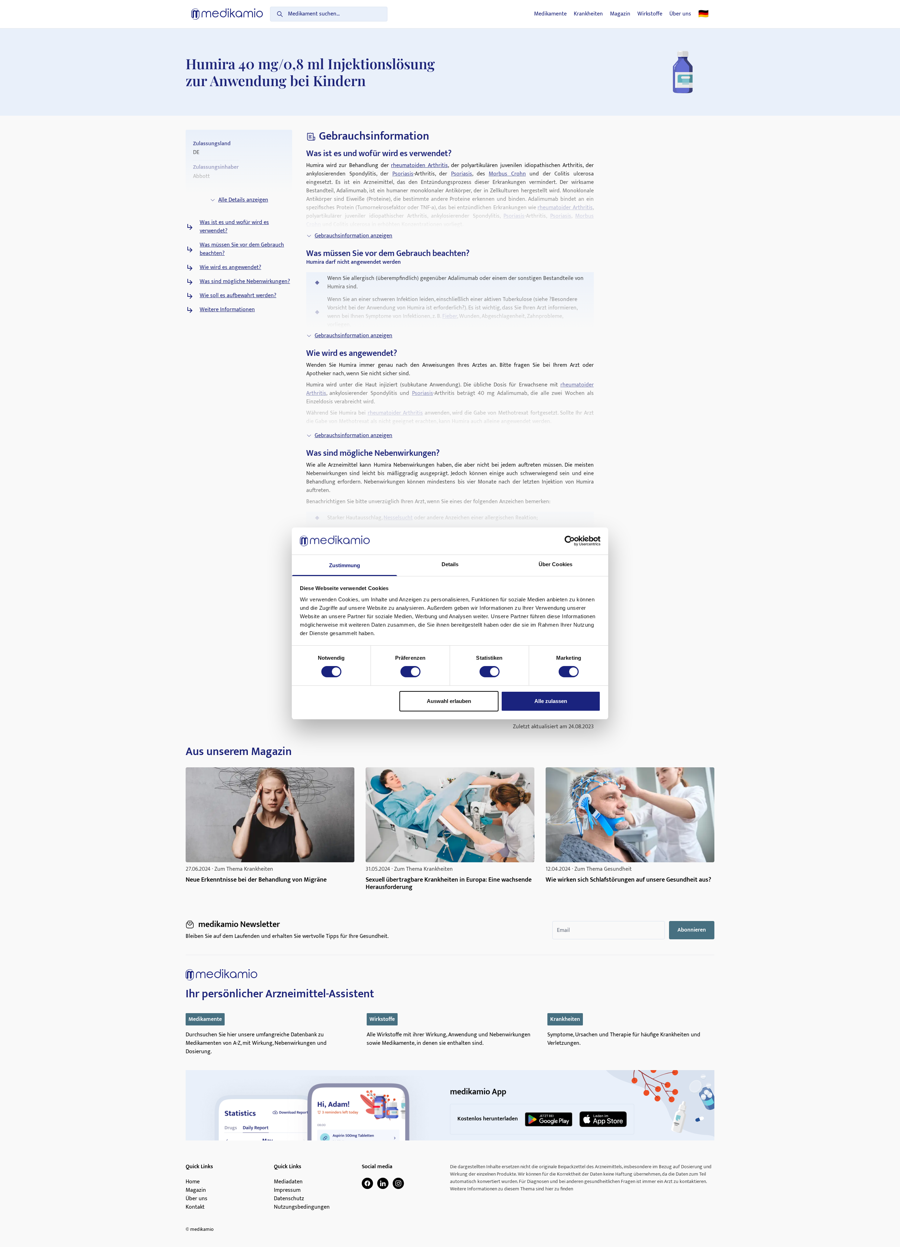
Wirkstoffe (649, 14)
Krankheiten (588, 14)
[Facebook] (367, 1183)
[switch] (410, 671)
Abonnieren (691, 930)
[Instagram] (398, 1183)
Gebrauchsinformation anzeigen (353, 236)
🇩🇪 (703, 14)
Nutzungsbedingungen (302, 1207)
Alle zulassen (550, 701)
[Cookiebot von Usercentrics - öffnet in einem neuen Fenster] (569, 541)
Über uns (680, 14)
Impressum (287, 1190)
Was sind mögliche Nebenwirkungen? (245, 281)
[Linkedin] (382, 1183)
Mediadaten (288, 1182)
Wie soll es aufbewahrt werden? (238, 296)
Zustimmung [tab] (344, 565)
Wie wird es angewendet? (230, 267)
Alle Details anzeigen (243, 200)
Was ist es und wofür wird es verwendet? (234, 226)
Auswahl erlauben (449, 701)
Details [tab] (450, 564)
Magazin (620, 14)
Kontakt (195, 1207)
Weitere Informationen (227, 310)
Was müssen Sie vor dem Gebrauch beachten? (242, 249)
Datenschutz (289, 1199)
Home (193, 1182)
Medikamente (550, 14)
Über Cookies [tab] (555, 564)
